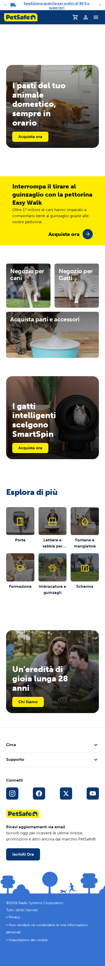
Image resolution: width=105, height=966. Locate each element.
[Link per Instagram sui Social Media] (12, 793)
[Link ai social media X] (66, 793)
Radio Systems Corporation (41, 903)
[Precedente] (5, 5)
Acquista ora (30, 136)
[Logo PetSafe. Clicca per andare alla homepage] (20, 17)
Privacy (14, 917)
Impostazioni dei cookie (28, 940)
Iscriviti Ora (23, 854)
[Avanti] (100, 5)
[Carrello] (75, 17)
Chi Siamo (28, 701)
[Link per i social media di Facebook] (39, 793)
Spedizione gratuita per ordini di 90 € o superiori (56, 5)
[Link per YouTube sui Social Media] (93, 793)
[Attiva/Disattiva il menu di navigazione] (96, 17)
